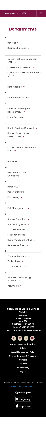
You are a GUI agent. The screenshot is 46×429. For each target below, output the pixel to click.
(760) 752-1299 (26, 327)
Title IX (23, 348)
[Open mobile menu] (41, 13)
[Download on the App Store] (23, 406)
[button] (10, 13)
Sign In (23, 371)
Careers (23, 360)
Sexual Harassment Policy (23, 352)
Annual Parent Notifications (23, 344)
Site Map (23, 363)
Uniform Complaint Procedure (23, 356)
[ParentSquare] (23, 392)
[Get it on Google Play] (23, 399)
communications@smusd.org (26, 330)
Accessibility (23, 367)
